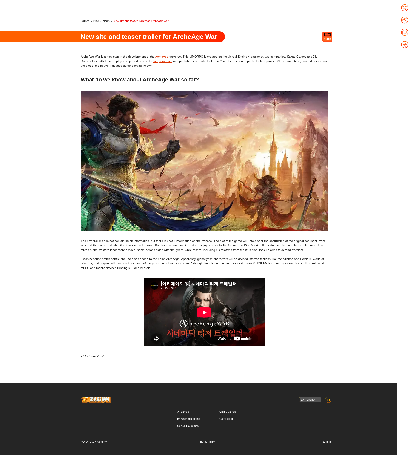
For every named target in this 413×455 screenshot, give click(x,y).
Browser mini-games (189, 418)
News (106, 21)
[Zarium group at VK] (328, 400)
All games (183, 411)
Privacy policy (207, 441)
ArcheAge (161, 56)
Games (85, 21)
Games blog (226, 418)
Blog (96, 21)
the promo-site (162, 61)
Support (327, 441)
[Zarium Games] (96, 398)
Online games (227, 411)
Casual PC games (188, 425)
